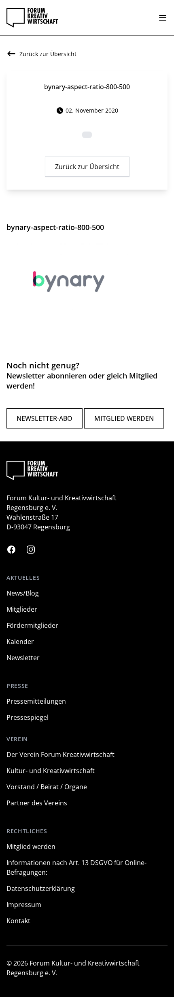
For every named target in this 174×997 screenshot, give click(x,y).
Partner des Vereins (36, 802)
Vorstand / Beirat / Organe (46, 786)
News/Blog (22, 593)
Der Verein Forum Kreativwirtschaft (60, 754)
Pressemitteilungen (36, 701)
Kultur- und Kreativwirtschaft (50, 770)
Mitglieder (21, 609)
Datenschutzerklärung (40, 888)
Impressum (23, 904)
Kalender (20, 641)
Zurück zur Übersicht (87, 166)
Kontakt (18, 920)
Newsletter (23, 657)
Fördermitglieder (32, 625)
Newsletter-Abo (44, 418)
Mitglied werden (124, 418)
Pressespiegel (27, 717)
